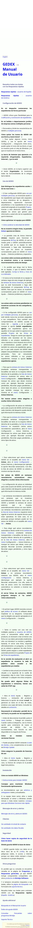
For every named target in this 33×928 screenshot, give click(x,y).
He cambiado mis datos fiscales (12, 828)
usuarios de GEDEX (24, 632)
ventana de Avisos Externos (13, 283)
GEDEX (9, 64)
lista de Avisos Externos (11, 512)
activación (12, 707)
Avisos (3, 231)
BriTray (13, 240)
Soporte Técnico (7, 919)
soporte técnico (16, 887)
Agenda (15, 324)
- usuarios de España (16, 92)
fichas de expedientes (11, 655)
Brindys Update (8, 747)
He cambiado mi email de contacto (13, 824)
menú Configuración (21, 462)
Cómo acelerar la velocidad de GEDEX (16, 225)
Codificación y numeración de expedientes (16, 118)
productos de (16, 878)
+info (22, 851)
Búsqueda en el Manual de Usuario (13, 906)
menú (30, 141)
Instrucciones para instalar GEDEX (15, 780)
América (11, 895)
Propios (28, 207)
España (4, 895)
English (5, 57)
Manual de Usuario (12, 72)
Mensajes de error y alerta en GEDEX (14, 814)
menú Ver (25, 460)
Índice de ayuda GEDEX (9, 909)
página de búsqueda (20, 884)
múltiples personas (14, 131)
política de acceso (11, 611)
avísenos (27, 925)
